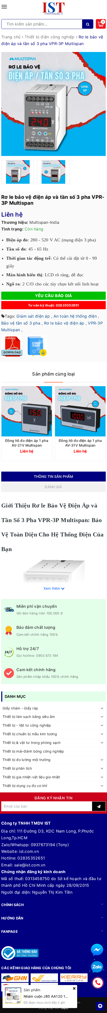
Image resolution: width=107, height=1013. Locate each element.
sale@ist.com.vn (30, 864)
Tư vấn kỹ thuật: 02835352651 (53, 305)
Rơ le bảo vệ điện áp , (65, 323)
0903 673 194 (47, 656)
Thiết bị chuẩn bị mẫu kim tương (29, 734)
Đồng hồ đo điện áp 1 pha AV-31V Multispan (80, 442)
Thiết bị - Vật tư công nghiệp (26, 725)
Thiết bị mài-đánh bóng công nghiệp (33, 751)
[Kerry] (74, 977)
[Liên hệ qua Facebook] (97, 950)
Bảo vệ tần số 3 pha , (22, 323)
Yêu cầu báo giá (53, 295)
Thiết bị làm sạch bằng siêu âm (28, 716)
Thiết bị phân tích (17, 768)
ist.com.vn (29, 851)
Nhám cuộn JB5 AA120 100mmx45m (54, 996)
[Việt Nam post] (44, 977)
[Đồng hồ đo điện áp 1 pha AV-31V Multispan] (80, 411)
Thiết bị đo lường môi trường (26, 760)
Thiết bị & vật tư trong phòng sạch (31, 742)
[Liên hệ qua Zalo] (97, 967)
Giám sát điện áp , (34, 316)
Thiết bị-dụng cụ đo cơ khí (24, 786)
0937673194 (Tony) (50, 844)
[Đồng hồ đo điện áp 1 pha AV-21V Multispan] (26, 411)
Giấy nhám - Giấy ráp (20, 708)
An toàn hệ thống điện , (76, 316)
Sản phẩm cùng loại (53, 374)
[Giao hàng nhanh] (15, 977)
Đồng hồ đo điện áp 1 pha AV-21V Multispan (26, 442)
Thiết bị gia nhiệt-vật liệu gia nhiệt (31, 777)
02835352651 (31, 858)
